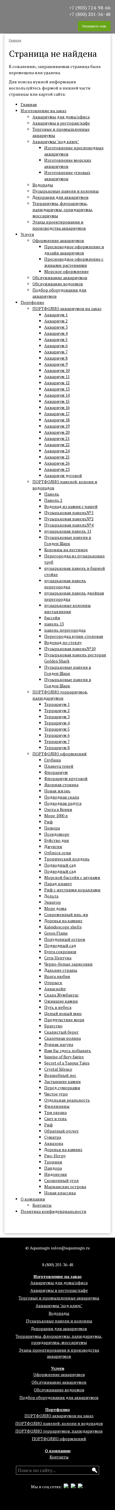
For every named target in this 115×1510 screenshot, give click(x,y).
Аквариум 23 (57, 469)
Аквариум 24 (57, 450)
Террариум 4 (57, 723)
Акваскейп (55, 988)
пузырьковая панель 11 (67, 531)
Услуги (27, 234)
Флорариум (56, 772)
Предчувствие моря (64, 1019)
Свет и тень (55, 1118)
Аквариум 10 (57, 370)
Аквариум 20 (57, 432)
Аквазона (53, 1143)
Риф (48, 821)
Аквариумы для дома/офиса (61, 117)
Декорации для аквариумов (60, 197)
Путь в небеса (57, 1007)
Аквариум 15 (57, 401)
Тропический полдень (67, 859)
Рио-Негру (55, 1155)
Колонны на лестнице (66, 549)
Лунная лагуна (58, 1044)
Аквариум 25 (57, 457)
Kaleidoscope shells (63, 927)
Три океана (55, 1112)
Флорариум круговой (66, 778)
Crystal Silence (58, 1069)
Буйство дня (56, 840)
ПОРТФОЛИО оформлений (59, 753)
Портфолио (32, 302)
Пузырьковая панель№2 (68, 518)
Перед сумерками (62, 1087)
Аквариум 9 (56, 364)
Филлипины (57, 1106)
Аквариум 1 (56, 314)
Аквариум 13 (57, 389)
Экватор (52, 902)
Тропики (53, 1162)
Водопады (42, 185)
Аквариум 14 (57, 395)
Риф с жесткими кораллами (72, 890)
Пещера (52, 828)
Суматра (52, 1137)
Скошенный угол (61, 1180)
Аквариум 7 (56, 352)
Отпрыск (53, 982)
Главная (29, 104)
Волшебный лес (60, 1075)
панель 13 (54, 624)
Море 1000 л (56, 815)
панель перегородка (65, 630)
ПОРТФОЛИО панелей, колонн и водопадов (59, 1423)
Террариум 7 (57, 741)
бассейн (52, 617)
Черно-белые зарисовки (68, 964)
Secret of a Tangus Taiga (66, 1063)
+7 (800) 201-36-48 (90, 14)
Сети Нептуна (57, 958)
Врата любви (57, 976)
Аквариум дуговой (63, 475)
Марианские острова (65, 1186)
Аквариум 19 (57, 426)
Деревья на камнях (63, 920)
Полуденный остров (64, 939)
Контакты (42, 1205)
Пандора (53, 1168)
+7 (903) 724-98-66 (90, 7)
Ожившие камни (61, 1001)
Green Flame (56, 933)
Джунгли (53, 846)
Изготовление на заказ (43, 110)
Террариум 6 (57, 735)
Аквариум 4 (56, 333)
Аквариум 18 (57, 420)
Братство (53, 1026)
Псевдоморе (56, 834)
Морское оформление (66, 271)
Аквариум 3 (56, 327)
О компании (33, 1199)
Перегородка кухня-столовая (73, 636)
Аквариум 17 (57, 413)
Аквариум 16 (57, 407)
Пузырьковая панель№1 (68, 512)
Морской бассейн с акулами (72, 877)
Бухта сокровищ (60, 951)
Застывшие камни (62, 1081)
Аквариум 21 (57, 438)
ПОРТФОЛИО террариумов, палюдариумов (59, 1431)
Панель (51, 494)
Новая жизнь (57, 791)
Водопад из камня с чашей (71, 506)
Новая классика (60, 1193)
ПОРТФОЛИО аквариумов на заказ (66, 308)
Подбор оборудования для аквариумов (58, 1397)
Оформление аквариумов (58, 240)
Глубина (52, 760)
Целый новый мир (63, 1013)
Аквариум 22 (57, 444)
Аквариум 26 (57, 463)
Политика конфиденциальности (53, 1211)
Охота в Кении (58, 809)
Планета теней (58, 766)
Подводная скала (61, 797)
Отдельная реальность (67, 1100)
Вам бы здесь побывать (67, 1050)
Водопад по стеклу (63, 642)
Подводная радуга (62, 803)
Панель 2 (53, 500)
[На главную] (26, 11)
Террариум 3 (57, 716)
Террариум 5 (57, 729)
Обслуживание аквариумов (59, 277)
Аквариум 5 (56, 339)
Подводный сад (60, 865)
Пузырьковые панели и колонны (65, 191)
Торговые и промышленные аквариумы (59, 1298)
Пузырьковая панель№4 (68, 525)
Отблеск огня (57, 852)
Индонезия (55, 1174)
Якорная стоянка (61, 784)
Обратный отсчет (61, 1131)
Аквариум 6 (56, 345)
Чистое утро (56, 1094)
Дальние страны (60, 970)
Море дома (55, 908)
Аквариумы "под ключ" (55, 141)
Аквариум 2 (56, 321)
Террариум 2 (57, 710)
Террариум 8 (57, 747)
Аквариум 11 (57, 376)
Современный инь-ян (66, 914)
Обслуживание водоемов (57, 284)
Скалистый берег (61, 1032)
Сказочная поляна (62, 1038)
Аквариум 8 (56, 358)
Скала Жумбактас (61, 995)
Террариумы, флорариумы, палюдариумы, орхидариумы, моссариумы (62, 209)
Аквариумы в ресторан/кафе (61, 123)
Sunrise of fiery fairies (64, 1056)
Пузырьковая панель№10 (70, 648)
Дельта (51, 896)
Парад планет (58, 883)
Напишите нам (94, 26)
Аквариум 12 (57, 382)
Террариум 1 (57, 704)
